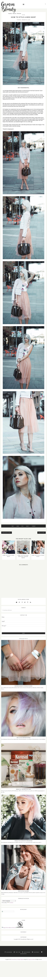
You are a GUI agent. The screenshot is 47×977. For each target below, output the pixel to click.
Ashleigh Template (20, 959)
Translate (11, 902)
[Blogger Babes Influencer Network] (9, 927)
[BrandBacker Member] (20, 927)
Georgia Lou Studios (31, 959)
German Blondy (8, 7)
